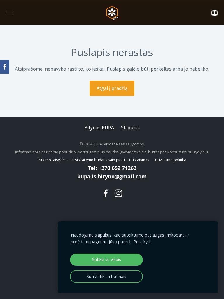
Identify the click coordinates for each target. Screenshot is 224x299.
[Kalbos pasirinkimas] (214, 13)
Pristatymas (139, 159)
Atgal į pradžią (112, 88)
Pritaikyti (142, 241)
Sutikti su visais (106, 259)
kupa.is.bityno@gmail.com (112, 176)
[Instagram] (118, 193)
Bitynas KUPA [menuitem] (99, 127)
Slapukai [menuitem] (130, 127)
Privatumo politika (170, 159)
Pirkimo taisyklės (52, 159)
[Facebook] (105, 193)
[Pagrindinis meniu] (9, 13)
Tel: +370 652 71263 (112, 167)
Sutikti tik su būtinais (106, 276)
